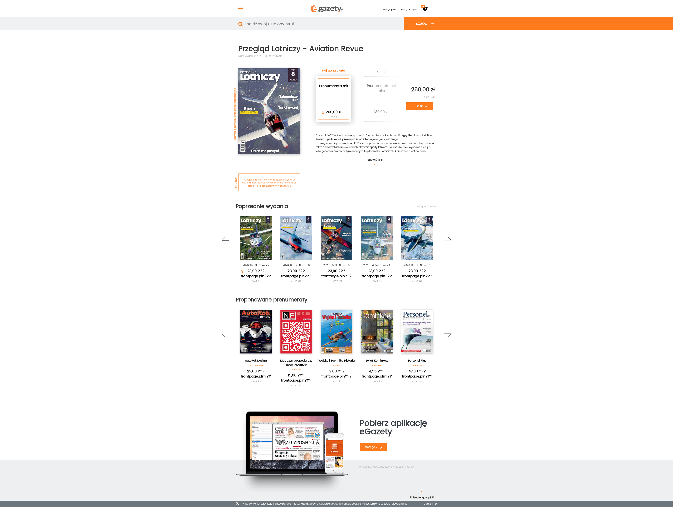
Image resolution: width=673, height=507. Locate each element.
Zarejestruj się (409, 9)
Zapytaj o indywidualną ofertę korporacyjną (235, 114)
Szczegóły (371, 447)
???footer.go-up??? (422, 498)
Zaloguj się (389, 9)
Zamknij (428, 504)
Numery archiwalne (425, 206)
